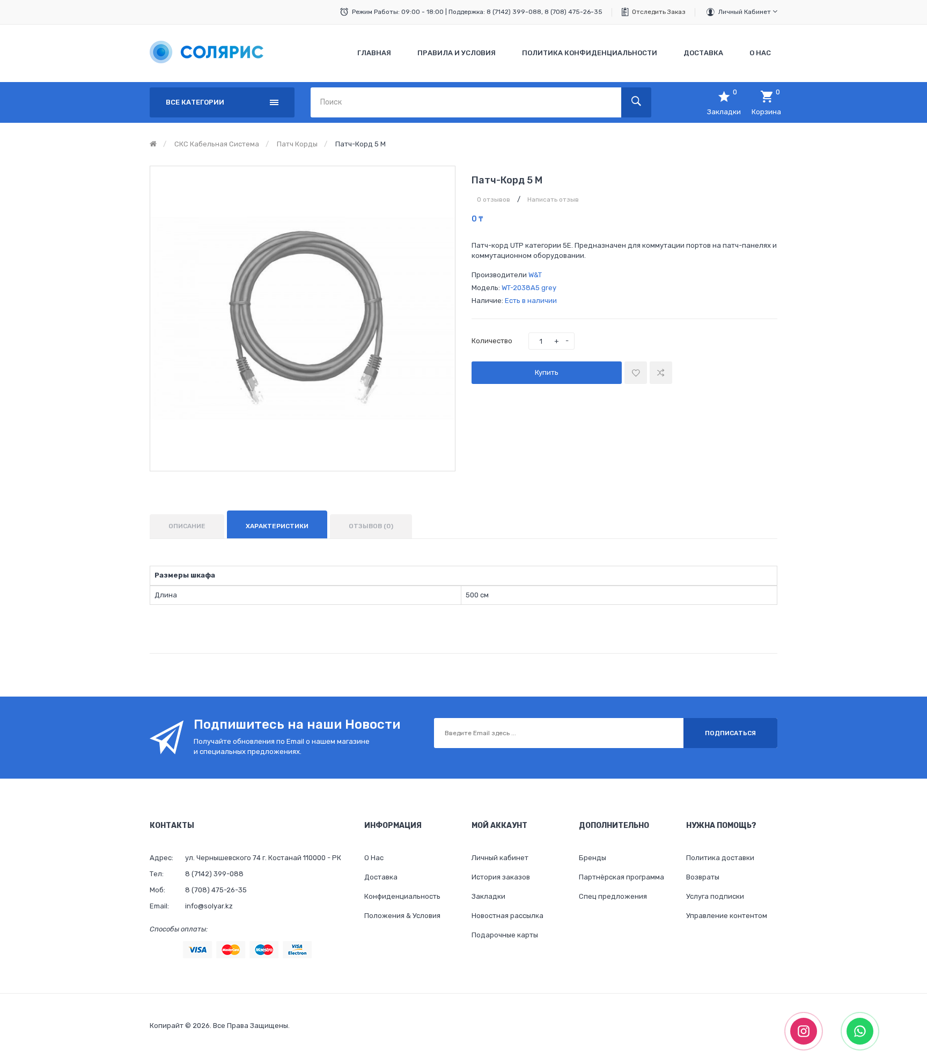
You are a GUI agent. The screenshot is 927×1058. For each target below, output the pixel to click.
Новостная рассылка (507, 916)
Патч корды (297, 144)
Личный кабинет (745, 12)
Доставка (381, 877)
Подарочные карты (505, 935)
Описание (186, 526)
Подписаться (730, 733)
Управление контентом (726, 916)
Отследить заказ (659, 12)
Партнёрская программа (621, 877)
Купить (546, 372)
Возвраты (702, 877)
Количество (492, 341)
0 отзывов (493, 199)
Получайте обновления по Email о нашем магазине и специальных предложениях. (282, 746)
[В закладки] (635, 372)
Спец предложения (613, 896)
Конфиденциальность (402, 896)
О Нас (374, 858)
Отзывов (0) (371, 526)
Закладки (488, 896)
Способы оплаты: (179, 929)
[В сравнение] (661, 372)
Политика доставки (720, 858)
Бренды (592, 858)
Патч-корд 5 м (360, 144)
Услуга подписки (715, 896)
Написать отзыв (553, 199)
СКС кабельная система (216, 144)
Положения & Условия (402, 916)
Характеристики (277, 526)
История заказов (501, 877)
